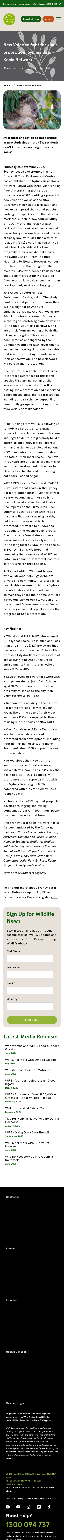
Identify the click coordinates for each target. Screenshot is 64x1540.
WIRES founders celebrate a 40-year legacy (31, 1082)
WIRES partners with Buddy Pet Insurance (27, 1144)
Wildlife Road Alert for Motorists (28, 1070)
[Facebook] (8, 1507)
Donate (48, 19)
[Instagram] (28, 1507)
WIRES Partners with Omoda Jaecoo (30, 1059)
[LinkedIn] (39, 1507)
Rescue (10, 1248)
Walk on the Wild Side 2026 (24, 1108)
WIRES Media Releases (29, 85)
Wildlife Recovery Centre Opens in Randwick (29, 1158)
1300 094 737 (54, 4)
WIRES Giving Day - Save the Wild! (28, 1132)
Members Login (15, 1403)
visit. (54, 897)
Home (6, 85)
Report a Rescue (31, 19)
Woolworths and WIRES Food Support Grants (32, 1047)
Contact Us (12, 1197)
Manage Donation (16, 1351)
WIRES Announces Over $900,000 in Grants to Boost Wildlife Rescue (30, 1096)
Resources (12, 1300)
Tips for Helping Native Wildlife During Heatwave (32, 1120)
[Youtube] (18, 1507)
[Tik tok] (49, 1507)
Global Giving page (42, 1420)
